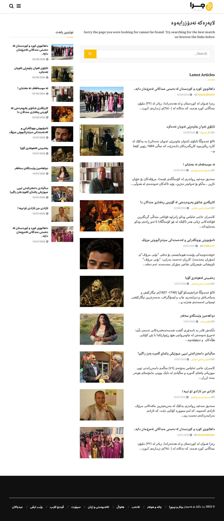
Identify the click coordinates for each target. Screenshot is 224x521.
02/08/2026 (183, 95)
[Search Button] (11, 6)
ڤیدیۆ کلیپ (57, 507)
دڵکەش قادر (205, 322)
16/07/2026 (189, 246)
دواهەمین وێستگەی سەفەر (197, 316)
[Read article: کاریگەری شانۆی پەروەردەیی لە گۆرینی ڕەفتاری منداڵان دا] (102, 215)
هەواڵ (120, 507)
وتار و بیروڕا (176, 507)
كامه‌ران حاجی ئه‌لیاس (201, 208)
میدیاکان (17, 507)
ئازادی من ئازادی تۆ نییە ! (198, 391)
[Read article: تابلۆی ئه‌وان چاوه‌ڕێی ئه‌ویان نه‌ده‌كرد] (102, 140)
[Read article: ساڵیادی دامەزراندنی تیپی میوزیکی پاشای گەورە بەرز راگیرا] (102, 367)
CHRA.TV (209, 246)
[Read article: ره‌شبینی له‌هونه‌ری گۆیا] (102, 291)
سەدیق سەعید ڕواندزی (201, 170)
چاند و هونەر (154, 507)
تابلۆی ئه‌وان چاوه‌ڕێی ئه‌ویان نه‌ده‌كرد (190, 127)
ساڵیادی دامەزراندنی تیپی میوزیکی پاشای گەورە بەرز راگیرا (176, 354)
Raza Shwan (206, 95)
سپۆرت (75, 507)
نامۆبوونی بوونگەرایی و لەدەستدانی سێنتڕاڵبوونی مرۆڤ (178, 240)
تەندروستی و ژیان (98, 507)
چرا (203, 507)
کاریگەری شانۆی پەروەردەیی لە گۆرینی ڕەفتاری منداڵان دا (177, 202)
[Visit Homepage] (201, 6)
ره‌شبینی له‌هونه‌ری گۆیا (200, 278)
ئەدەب (136, 507)
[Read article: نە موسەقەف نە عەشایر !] (102, 178)
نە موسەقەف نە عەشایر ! (199, 165)
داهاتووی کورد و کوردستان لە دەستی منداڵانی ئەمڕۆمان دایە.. (174, 89)
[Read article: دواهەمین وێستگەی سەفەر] (102, 329)
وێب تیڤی (36, 507)
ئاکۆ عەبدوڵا (205, 133)
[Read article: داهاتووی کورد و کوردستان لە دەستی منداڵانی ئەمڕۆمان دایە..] (102, 102)
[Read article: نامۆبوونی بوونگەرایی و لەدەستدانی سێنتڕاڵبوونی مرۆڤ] (102, 253)
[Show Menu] (19, 6)
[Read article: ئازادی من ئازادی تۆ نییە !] (102, 404)
